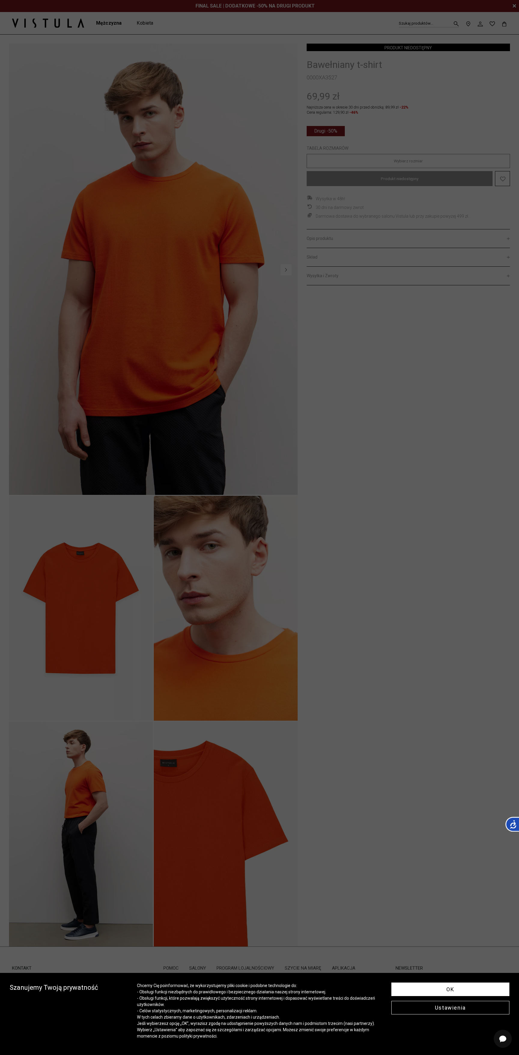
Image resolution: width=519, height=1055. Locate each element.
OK (450, 989)
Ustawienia (450, 1007)
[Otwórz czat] (503, 1039)
